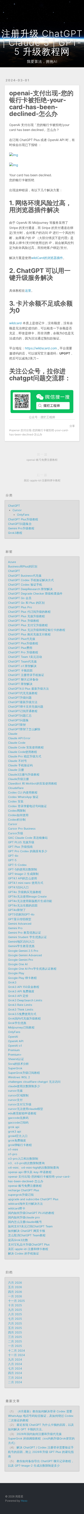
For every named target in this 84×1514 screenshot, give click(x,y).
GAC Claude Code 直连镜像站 (28, 838)
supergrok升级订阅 (21, 1194)
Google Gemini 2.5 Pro (23, 951)
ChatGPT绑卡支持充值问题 (25, 706)
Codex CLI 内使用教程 (22, 792)
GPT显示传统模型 (19, 919)
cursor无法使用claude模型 (25, 1109)
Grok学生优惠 (17, 1023)
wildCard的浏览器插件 (47, 258)
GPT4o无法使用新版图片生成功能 (30, 901)
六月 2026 (15, 1282)
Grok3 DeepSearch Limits (25, 1000)
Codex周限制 (17, 810)
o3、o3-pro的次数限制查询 (26, 1163)
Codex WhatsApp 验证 (23, 797)
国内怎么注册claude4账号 (25, 1222)
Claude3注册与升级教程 (23, 774)
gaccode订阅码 (18, 1122)
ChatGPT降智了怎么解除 (24, 729)
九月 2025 (15, 1310)
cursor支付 (15, 1100)
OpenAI (13, 1036)
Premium (14, 1050)
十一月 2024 (16, 1355)
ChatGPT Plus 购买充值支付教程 (29, 634)
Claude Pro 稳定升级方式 (24, 756)
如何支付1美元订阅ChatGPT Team (30, 1226)
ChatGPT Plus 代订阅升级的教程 (29, 611)
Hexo (24, 1500)
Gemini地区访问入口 (21, 941)
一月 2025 (15, 1346)
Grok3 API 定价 (18, 996)
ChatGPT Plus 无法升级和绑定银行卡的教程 (36, 630)
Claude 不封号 (17, 761)
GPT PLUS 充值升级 (21, 842)
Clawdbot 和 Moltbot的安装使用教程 (32, 783)
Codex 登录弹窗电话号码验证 (27, 806)
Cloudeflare (16, 788)
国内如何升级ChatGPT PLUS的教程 (31, 1213)
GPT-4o (13, 855)
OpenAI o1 (15, 1045)
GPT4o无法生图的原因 (22, 905)
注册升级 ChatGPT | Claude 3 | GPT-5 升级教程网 (42, 42)
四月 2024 (15, 1373)
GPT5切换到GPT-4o (21, 914)
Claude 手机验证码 (20, 765)
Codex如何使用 (18, 815)
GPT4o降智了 (17, 910)
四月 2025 (15, 1332)
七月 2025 (15, 1318)
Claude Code (16, 742)
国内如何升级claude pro (24, 1217)
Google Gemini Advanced (25, 955)
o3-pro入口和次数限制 (23, 1158)
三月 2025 (15, 1337)
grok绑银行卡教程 (20, 1145)
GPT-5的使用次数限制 (22, 869)
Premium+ (15, 1054)
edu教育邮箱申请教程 (22, 1113)
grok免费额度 (17, 1140)
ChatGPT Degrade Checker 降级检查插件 (35, 593)
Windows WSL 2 (19, 1077)
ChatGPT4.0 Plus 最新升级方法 (28, 688)
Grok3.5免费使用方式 (22, 1014)
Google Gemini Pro (20, 959)
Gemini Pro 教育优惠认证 (24, 932)
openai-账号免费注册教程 (25, 1186)
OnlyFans (23, 514)
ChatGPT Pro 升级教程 (23, 652)
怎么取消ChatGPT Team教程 (26, 1235)
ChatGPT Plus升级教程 (23, 519)
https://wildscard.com (41, 348)
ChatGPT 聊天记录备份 (23, 679)
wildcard (15, 323)
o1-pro (12, 1154)
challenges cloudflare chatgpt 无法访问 (34, 1081)
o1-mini (13, 1149)
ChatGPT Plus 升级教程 (23, 620)
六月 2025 (15, 1323)
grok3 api (14, 1131)
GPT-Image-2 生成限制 (23, 874)
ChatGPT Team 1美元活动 (25, 657)
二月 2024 (15, 1382)
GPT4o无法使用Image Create (27, 896)
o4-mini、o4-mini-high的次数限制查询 (33, 1167)
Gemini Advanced (19, 923)
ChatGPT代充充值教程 (22, 693)
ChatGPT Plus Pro (20, 607)
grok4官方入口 (18, 1136)
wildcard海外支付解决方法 (25, 1203)
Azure (12, 562)
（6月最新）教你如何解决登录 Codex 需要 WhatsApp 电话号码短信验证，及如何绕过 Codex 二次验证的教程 (40, 1416)
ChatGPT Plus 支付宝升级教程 (28, 625)
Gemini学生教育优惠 (21, 946)
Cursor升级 (15, 833)
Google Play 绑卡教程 (22, 978)
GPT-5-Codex (17, 865)
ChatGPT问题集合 (20, 524)
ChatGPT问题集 (18, 720)
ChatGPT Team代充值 (22, 661)
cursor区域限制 (18, 1095)
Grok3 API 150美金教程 (23, 987)
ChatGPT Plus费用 (20, 648)
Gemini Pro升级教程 (21, 528)
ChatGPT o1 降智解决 (22, 666)
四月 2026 (15, 1292)
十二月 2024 (16, 1350)
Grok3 (12, 982)
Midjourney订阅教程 (21, 1027)
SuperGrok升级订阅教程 (24, 1073)
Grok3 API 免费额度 (21, 991)
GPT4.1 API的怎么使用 (22, 878)
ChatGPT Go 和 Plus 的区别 (26, 603)
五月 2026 (15, 1287)
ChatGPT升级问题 (20, 697)
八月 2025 (15, 1314)
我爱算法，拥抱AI (42, 61)
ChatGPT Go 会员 (19, 598)
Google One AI (18, 964)
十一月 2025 (16, 1301)
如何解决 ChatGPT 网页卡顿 (26, 1231)
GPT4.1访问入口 (18, 887)
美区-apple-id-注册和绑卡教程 (28, 1249)
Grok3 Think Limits (20, 1009)
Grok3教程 (15, 533)
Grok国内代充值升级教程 (24, 1018)
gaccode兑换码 (18, 1118)
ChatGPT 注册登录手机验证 (26, 675)
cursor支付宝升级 (19, 1104)
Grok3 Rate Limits (20, 1005)
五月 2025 (15, 1328)
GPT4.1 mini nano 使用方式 (25, 883)
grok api (13, 1127)
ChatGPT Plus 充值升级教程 (26, 616)
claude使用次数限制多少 (24, 1086)
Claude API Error (19, 738)
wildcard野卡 (16, 1208)
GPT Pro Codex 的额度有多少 (27, 851)
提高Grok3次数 (18, 1240)
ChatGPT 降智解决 (20, 684)
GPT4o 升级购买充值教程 (24, 892)
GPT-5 (12, 860)
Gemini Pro (15, 928)
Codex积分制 (17, 819)
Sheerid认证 (16, 1059)
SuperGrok (15, 1068)
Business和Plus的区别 (22, 566)
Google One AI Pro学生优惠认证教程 (32, 968)
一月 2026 (15, 1296)
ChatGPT (14, 505)
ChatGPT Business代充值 (24, 575)
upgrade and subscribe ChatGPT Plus (33, 1199)
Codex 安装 (16, 801)
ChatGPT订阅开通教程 (22, 711)
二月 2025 (15, 1341)
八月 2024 (15, 1364)
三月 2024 (15, 1377)
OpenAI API (15, 1041)
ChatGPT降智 (17, 725)
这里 (28, 290)
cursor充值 (15, 1090)
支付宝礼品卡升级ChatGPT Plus (29, 1244)
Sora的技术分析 (18, 1064)
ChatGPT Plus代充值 (21, 639)
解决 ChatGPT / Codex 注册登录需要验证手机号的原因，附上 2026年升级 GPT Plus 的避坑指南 (41, 1452)
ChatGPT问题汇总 (20, 715)
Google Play (16, 973)
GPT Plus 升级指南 (20, 846)
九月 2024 (15, 1359)
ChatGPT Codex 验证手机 (25, 584)
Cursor (17, 510)
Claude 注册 (16, 770)
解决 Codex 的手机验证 (23, 1253)
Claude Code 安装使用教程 (26, 747)
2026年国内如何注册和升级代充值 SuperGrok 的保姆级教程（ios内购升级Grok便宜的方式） (41, 1438)
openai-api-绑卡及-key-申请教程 (30, 1172)
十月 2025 (15, 1305)
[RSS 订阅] (67, 6)
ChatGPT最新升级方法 (22, 702)
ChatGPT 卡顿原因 (20, 670)
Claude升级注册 (18, 779)
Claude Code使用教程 (22, 752)
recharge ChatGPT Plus (23, 1190)
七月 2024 (15, 1368)
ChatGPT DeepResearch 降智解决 (30, 589)
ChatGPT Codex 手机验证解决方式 (31, 580)
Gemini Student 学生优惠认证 (27, 937)
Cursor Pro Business (22, 828)
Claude (12, 733)
